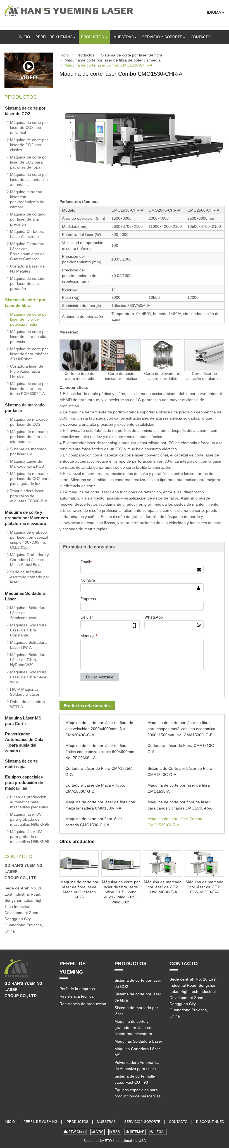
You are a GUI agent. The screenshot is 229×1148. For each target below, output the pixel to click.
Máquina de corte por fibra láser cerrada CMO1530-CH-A (93, 821)
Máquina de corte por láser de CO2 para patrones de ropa (29, 162)
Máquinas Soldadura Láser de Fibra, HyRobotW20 (28, 659)
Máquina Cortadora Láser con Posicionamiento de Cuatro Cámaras (27, 251)
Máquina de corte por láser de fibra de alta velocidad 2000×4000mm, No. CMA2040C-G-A (99, 728)
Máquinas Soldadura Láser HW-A (28, 645)
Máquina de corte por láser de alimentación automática (29, 179)
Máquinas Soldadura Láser (25, 596)
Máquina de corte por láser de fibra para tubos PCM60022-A (29, 388)
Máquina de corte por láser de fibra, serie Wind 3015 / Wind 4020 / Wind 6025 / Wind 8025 (121, 892)
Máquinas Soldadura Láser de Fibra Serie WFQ (28, 677)
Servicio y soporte (162, 37)
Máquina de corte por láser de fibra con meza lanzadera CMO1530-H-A (100, 805)
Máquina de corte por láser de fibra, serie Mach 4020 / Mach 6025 (79, 889)
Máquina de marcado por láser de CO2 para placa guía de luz (30, 478)
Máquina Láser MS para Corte (23, 721)
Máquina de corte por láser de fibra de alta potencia (29, 336)
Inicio (24, 37)
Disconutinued (210, 1122)
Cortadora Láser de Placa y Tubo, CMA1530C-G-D (95, 788)
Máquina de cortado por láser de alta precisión (28, 219)
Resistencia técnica (76, 996)
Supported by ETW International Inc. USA (115, 1141)
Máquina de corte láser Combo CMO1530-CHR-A (174, 821)
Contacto (201, 37)
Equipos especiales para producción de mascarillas (24, 782)
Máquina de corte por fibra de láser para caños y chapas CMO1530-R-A (179, 805)
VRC (100, 1132)
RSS (116, 1132)
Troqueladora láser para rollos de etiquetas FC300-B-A (28, 496)
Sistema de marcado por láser (25, 408)
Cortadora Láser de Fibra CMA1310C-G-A (181, 748)
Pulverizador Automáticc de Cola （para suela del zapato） (24, 742)
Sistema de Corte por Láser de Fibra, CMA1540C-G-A (180, 771)
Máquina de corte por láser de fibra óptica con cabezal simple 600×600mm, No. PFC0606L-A (100, 751)
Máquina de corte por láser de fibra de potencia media (113, 60)
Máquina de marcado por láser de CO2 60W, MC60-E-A (204, 887)
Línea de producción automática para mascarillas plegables (29, 802)
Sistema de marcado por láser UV (28, 451)
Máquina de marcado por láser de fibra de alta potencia (29, 436)
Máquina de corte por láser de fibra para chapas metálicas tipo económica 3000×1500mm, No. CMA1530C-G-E (181, 728)
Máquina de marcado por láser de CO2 (29, 422)
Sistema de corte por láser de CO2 (25, 111)
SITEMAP (136, 1132)
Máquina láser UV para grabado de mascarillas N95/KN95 (29, 819)
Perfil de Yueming (54, 37)
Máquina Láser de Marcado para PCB (27, 463)
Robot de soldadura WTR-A (27, 704)
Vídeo (28, 77)
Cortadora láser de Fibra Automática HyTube (26, 371)
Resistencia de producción (82, 1004)
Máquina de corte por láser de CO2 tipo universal (29, 127)
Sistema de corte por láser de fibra (131, 55)
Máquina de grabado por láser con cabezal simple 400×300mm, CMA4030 (29, 540)
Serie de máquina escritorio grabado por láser (29, 577)
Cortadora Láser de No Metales (27, 268)
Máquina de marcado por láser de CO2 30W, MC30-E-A (163, 887)
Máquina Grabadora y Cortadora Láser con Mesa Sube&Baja (29, 559)
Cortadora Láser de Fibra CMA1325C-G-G (99, 771)
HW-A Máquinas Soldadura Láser (24, 692)
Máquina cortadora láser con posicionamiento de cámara (27, 199)
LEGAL (159, 1132)
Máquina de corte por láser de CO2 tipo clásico (29, 145)
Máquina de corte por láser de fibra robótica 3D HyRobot (29, 354)
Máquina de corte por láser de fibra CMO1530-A (178, 788)
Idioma (214, 12)
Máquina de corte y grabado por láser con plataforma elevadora (26, 518)
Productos (93, 37)
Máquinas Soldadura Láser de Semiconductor (28, 612)
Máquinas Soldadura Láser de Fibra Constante (28, 630)
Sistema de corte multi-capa (21, 764)
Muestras (123, 37)
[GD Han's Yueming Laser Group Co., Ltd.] (68, 11)
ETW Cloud (77, 1132)
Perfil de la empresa (77, 988)
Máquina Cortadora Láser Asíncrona (27, 234)
